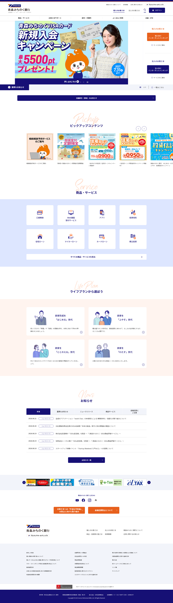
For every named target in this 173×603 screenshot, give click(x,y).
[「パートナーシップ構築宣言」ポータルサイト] (86, 482)
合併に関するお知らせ (131, 534)
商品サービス (110, 411)
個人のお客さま (92, 530)
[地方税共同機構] (135, 482)
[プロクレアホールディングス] (155, 4)
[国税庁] (110, 482)
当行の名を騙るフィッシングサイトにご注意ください (53, 87)
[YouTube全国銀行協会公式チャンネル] (38, 482)
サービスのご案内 (159, 45)
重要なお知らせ (62, 411)
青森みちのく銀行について (133, 530)
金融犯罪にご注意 (135, 411)
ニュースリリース (86, 411)
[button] (68, 82)
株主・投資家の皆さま (94, 534)
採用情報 (108, 534)
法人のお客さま (110, 530)
